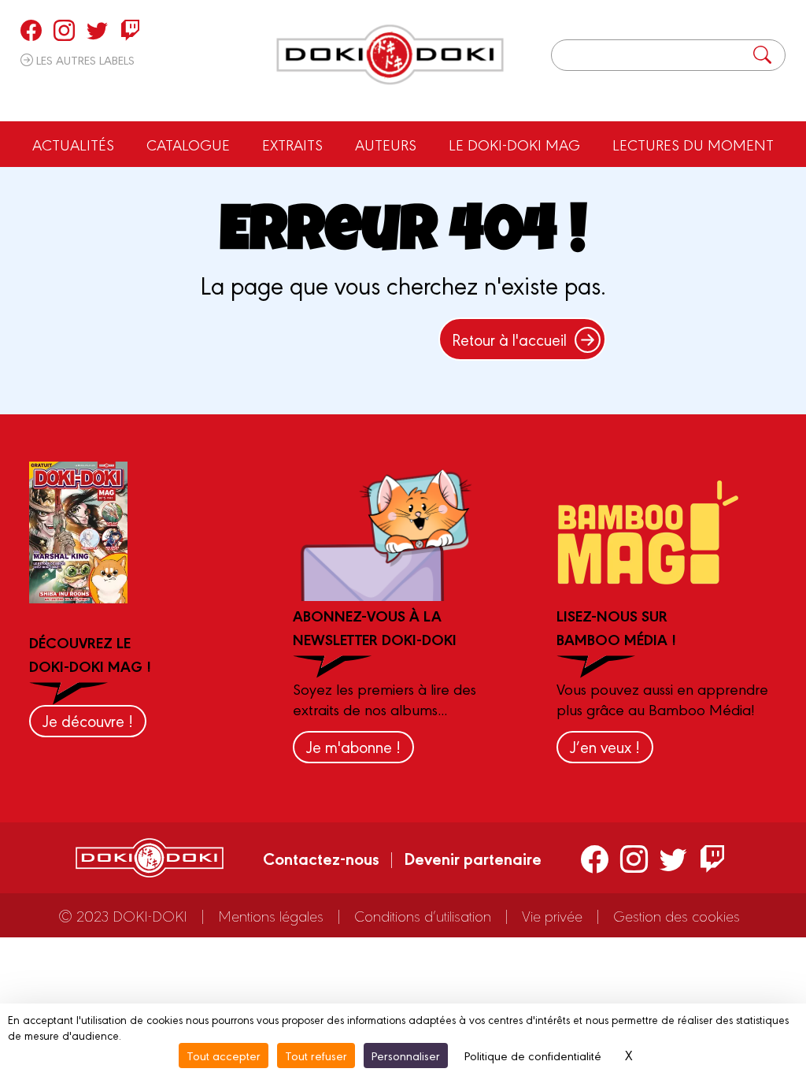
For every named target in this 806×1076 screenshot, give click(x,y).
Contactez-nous (321, 858)
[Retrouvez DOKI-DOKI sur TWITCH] (130, 30)
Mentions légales (271, 915)
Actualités (73, 144)
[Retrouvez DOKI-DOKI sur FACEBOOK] (31, 30)
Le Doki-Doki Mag (514, 144)
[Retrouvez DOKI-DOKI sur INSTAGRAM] (64, 30)
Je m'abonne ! (353, 746)
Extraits (292, 144)
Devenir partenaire (473, 858)
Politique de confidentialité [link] (532, 1055)
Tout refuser (316, 1055)
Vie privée (552, 915)
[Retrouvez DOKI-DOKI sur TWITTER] (97, 30)
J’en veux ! (605, 746)
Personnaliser (406, 1055)
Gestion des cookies (676, 915)
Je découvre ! (88, 720)
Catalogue (188, 144)
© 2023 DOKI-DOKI (122, 915)
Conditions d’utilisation (422, 915)
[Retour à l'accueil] (390, 55)
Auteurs (385, 144)
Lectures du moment (693, 144)
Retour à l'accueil (509, 339)
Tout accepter (224, 1055)
